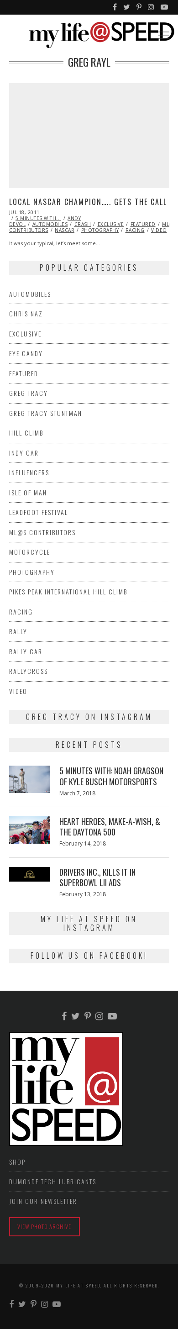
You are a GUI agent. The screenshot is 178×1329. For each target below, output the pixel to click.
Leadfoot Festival (38, 512)
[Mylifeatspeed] (115, 7)
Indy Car (24, 452)
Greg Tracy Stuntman (45, 413)
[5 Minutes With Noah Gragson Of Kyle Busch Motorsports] (29, 779)
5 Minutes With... (38, 218)
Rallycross (28, 671)
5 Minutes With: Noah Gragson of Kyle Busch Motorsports (111, 776)
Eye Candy (26, 353)
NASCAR (64, 230)
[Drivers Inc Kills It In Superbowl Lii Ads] (29, 874)
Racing (135, 230)
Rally (18, 631)
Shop (17, 1161)
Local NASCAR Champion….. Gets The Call (88, 201)
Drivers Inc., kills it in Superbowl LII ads (97, 877)
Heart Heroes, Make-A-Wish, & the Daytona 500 (109, 826)
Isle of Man (28, 492)
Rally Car (25, 651)
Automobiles (50, 224)
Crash (82, 224)
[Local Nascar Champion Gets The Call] (89, 135)
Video (159, 230)
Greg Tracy (28, 393)
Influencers (29, 472)
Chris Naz (26, 313)
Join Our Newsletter (43, 1201)
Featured (143, 224)
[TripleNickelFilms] (165, 7)
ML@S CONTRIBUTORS (42, 532)
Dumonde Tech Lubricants (52, 1181)
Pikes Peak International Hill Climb (68, 591)
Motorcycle (29, 552)
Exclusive (111, 224)
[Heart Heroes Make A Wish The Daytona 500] (29, 830)
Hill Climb (26, 432)
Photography (100, 230)
